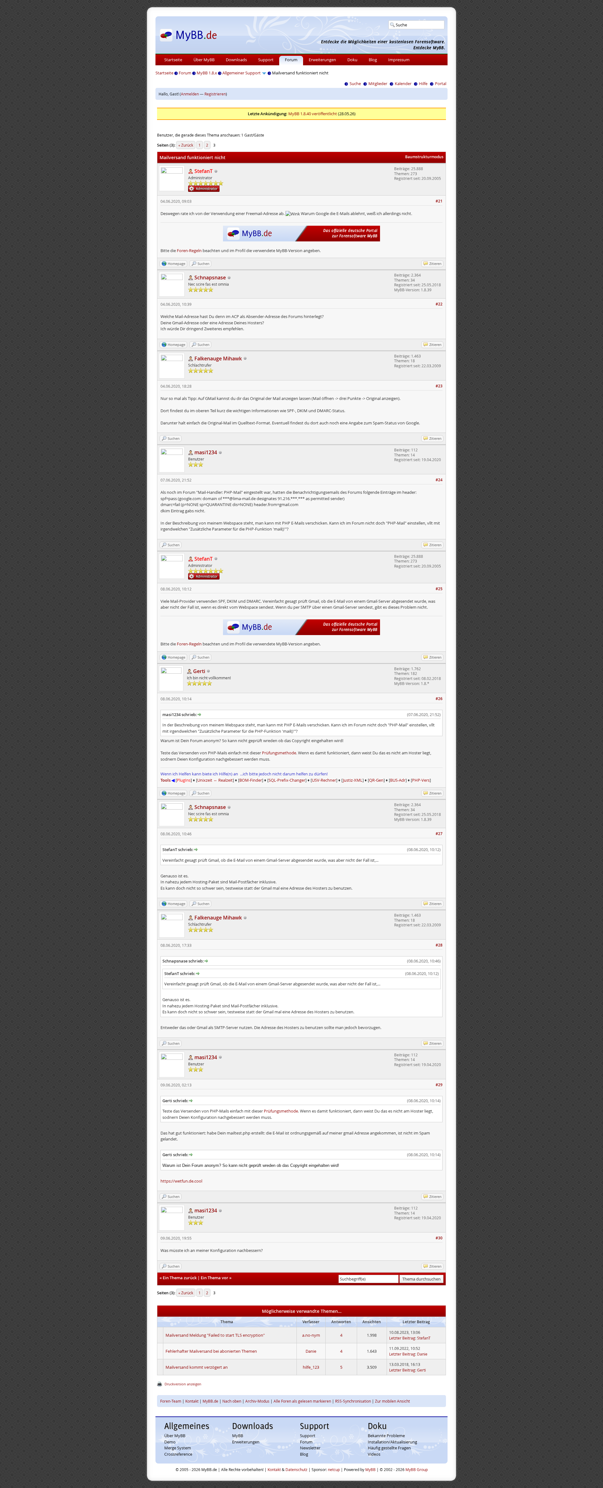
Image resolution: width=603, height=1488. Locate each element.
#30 (439, 1238)
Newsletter (310, 1448)
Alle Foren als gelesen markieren (302, 1401)
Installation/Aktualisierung (392, 1442)
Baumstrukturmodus (424, 156)
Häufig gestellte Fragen (389, 1448)
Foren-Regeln (189, 250)
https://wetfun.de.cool (181, 1181)
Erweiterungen (322, 59)
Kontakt (191, 1401)
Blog (373, 59)
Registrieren (215, 93)
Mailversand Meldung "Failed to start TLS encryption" (215, 1335)
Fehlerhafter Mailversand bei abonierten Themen (211, 1351)
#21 (439, 201)
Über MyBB (204, 59)
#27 (439, 833)
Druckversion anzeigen (183, 1384)
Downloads (236, 59)
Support (266, 59)
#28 (439, 945)
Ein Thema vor (214, 1277)
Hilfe (423, 83)
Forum (291, 59)
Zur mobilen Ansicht (392, 1401)
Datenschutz (296, 1469)
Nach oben (231, 1401)
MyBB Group (416, 1469)
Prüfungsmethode (279, 753)
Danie (311, 1351)
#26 (439, 698)
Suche (355, 83)
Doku (352, 59)
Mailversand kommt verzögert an (197, 1367)
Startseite (173, 59)
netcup (334, 1469)
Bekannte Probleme (386, 1435)
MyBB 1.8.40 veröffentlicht (312, 113)
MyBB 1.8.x (207, 73)
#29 (439, 1084)
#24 (439, 480)
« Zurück (185, 145)
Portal (440, 83)
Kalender (403, 83)
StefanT (424, 1337)
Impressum (399, 59)
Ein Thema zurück (180, 1277)
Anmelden (190, 93)
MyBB (237, 1435)
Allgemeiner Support (241, 73)
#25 (439, 588)
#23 (439, 386)
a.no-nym (311, 1335)
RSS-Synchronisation (353, 1401)
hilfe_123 (311, 1367)
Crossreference (178, 1454)
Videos (374, 1454)
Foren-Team (170, 1401)
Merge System (177, 1448)
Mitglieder (377, 83)
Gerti (421, 1369)
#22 (439, 304)
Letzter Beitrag (402, 1337)
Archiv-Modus (257, 1401)
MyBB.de (210, 1401)
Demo (170, 1442)
